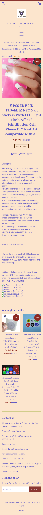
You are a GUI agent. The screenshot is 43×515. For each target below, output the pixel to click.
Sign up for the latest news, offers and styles (21, 483)
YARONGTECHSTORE (24, 502)
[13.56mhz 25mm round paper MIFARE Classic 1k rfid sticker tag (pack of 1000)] (11, 323)
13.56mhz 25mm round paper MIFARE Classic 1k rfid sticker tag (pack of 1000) (11, 340)
